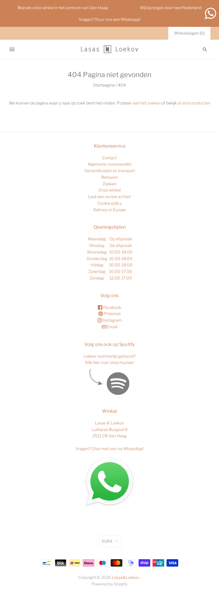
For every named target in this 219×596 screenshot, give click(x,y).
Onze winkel (109, 190)
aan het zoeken (147, 102)
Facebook (111, 307)
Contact (109, 157)
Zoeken (109, 183)
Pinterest (112, 313)
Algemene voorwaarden (109, 164)
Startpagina (104, 84)
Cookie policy (110, 203)
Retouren (109, 177)
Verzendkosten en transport (109, 170)
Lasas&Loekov (125, 577)
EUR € (107, 541)
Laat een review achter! (109, 196)
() (189, 33)
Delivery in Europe (109, 209)
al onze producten (194, 102)
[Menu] (12, 49)
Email (111, 326)
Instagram (112, 320)
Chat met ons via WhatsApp (117, 448)
